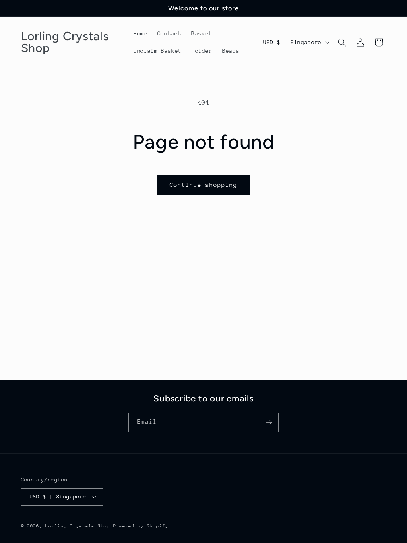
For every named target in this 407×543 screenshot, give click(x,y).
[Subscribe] (269, 422)
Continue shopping (204, 184)
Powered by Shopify (141, 526)
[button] (342, 42)
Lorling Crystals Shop (77, 526)
